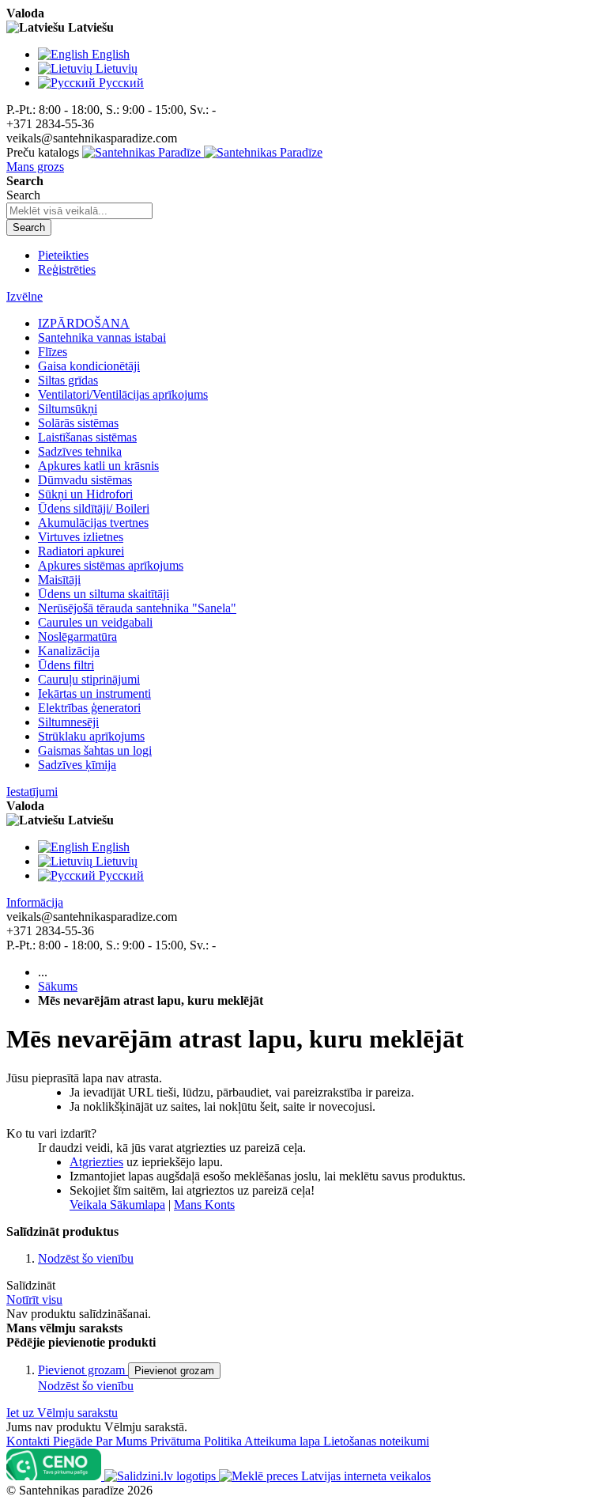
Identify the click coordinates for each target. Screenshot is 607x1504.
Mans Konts (204, 1204)
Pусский (121, 82)
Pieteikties (63, 255)
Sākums (57, 986)
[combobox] (79, 211)
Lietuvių (117, 68)
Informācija (34, 902)
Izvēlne (24, 296)
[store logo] (202, 152)
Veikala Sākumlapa (117, 1204)
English (111, 54)
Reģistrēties (67, 269)
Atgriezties (96, 1162)
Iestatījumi (32, 791)
